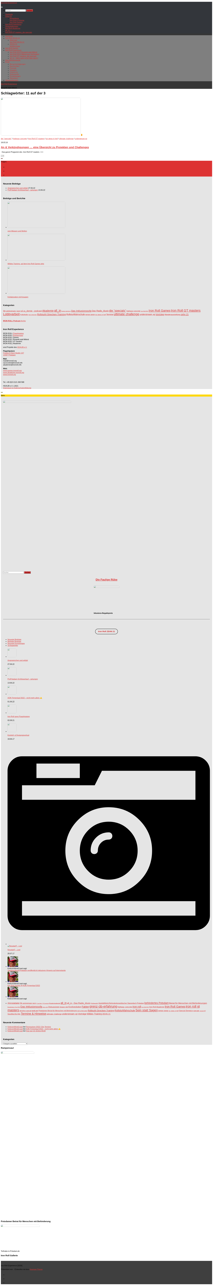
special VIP (203, 1011)
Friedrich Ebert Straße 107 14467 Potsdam (13, 354)
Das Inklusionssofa (12, 60)
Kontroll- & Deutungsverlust (18, 735)
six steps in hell (52, 139)
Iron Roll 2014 (144, 311)
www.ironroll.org (9, 375)
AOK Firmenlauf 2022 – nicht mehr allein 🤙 (25, 698)
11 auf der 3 (39, 1003)
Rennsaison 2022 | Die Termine (38, 1027)
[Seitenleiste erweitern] (2, 158)
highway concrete (20, 139)
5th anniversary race (11, 311)
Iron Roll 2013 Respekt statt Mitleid (23, 52)
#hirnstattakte (14, 1003)
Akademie (48, 310)
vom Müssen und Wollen (17, 231)
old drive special (25, 1011)
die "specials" (6, 139)
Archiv (14, 321)
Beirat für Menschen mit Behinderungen (188, 1003)
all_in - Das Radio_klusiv (79, 1003)
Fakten (85, 1006)
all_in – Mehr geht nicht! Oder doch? (24, 58)
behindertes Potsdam (156, 1003)
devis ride (45, 1007)
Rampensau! (18, 335)
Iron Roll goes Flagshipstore (19, 716)
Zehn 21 (8, 16)
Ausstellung (103, 1003)
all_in (57, 310)
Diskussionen (53, 1007)
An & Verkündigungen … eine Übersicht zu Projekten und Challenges (45, 147)
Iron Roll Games (16, 22)
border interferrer (66, 311)
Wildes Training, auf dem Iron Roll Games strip (26, 264)
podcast (35, 1011)
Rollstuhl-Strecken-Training (51, 314)
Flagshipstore (18, 333)
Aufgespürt (94, 1003)
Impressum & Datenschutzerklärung (17, 388)
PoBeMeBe (24, 314)
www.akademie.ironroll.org (13, 373)
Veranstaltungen (11, 26)
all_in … (8, 30)
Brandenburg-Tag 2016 (14, 1007)
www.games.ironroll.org (12, 371)
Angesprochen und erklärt (18, 188)
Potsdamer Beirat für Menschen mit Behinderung (58, 1011)
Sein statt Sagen (146, 1010)
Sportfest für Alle (14, 1014)
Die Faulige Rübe (106, 579)
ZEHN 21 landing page (15, 45)
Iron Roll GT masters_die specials (18, 32)
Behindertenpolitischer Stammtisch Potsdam (126, 1003)
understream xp (81, 139)
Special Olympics (186, 1011)
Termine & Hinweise (33, 1013)
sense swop (90, 314)
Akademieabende (54, 1003)
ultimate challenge (66, 139)
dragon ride (64, 1007)
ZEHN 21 (106, 1014)
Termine (109, 314)
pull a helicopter (32, 314)
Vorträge (160, 314)
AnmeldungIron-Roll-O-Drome (17, 19)
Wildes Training (94, 1014)
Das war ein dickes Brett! (36, 1031)
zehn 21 (185, 314)
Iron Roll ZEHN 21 (12, 38)
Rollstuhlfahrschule (75, 314)
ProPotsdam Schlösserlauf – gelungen (23, 190)
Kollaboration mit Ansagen (18, 297)
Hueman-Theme (36, 1269)
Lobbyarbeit (11, 314)
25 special (46, 1003)
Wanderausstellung (172, 314)
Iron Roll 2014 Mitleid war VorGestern (24, 54)
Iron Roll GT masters (36, 139)
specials (196, 1011)
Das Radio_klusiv (100, 311)
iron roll (137, 1006)
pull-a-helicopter (82, 1011)
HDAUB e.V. (22, 347)
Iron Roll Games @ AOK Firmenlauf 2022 (24, 986)
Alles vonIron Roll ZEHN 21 (17, 41)
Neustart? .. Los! (14, 950)
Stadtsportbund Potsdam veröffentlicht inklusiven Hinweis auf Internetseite (37, 970)
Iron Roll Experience (9, 3)
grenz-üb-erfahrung (103, 1006)
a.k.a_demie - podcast (31, 311)
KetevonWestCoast (15, 1027)
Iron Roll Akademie (12, 28)
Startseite (9, 14)
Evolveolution (74, 1007)
